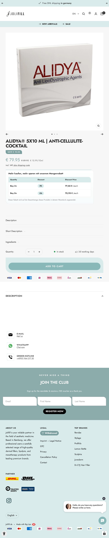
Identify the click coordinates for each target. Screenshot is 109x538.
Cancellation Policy (48, 457)
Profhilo (78, 443)
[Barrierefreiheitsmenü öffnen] (4, 534)
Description (14, 296)
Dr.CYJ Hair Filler (82, 465)
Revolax (78, 432)
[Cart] (101, 14)
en (74, 13)
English (11, 515)
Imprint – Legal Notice (50, 440)
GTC (42, 446)
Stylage (78, 438)
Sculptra (78, 454)
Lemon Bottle (80, 448)
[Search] (83, 14)
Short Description (16, 231)
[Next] (102, 134)
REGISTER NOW (54, 411)
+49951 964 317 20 (25, 358)
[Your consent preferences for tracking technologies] (104, 533)
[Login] (96, 14)
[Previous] (7, 134)
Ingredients (12, 242)
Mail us (20, 336)
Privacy (43, 451)
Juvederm (79, 459)
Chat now (21, 347)
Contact (43, 462)
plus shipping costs (22, 165)
